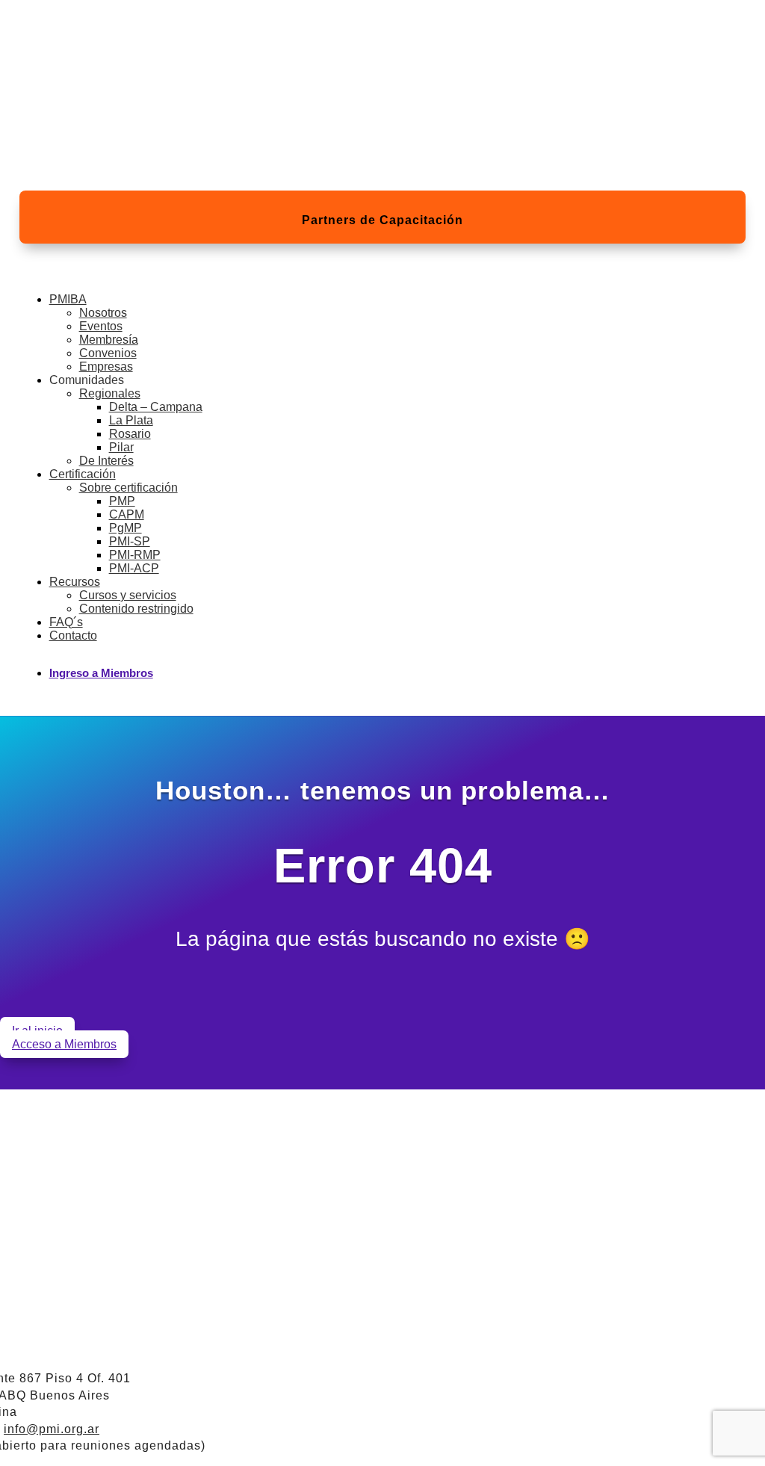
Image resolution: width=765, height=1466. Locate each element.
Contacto (73, 635)
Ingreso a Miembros (101, 672)
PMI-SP (129, 541)
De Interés (106, 460)
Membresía (108, 339)
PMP (122, 501)
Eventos (101, 326)
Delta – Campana (155, 406)
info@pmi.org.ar (51, 1429)
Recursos (74, 581)
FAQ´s (66, 622)
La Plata (131, 420)
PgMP (125, 528)
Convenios (108, 353)
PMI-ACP (134, 568)
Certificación (82, 474)
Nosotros (103, 312)
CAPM (126, 514)
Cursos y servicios (127, 595)
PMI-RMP (135, 554)
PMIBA (68, 299)
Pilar (121, 447)
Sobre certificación (128, 487)
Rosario (130, 433)
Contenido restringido (136, 608)
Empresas (106, 366)
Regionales (109, 393)
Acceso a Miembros (64, 1044)
